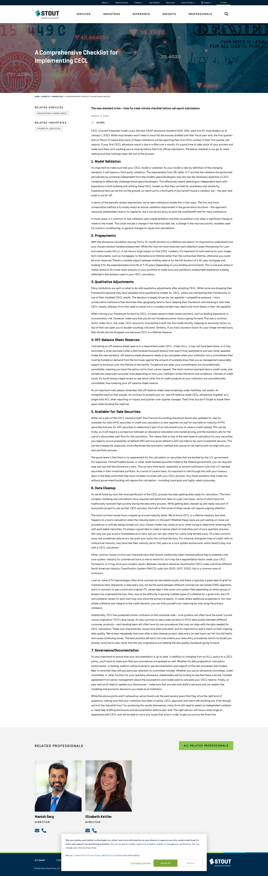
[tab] (49, 14)
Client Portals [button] (187, 3)
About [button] (104, 3)
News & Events (121, 3)
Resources (170, 3)
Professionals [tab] (200, 14)
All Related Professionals (206, 745)
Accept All (166, 863)
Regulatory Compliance (52, 113)
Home (37, 97)
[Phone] (44, 830)
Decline (190, 863)
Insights (46, 97)
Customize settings (140, 863)
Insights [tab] (169, 14)
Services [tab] (84, 14)
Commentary (57, 97)
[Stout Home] (49, 14)
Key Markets (154, 3)
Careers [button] (138, 3)
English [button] (207, 3)
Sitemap (40, 860)
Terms (60, 860)
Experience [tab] (141, 14)
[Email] (37, 830)
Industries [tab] (111, 14)
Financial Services (48, 129)
